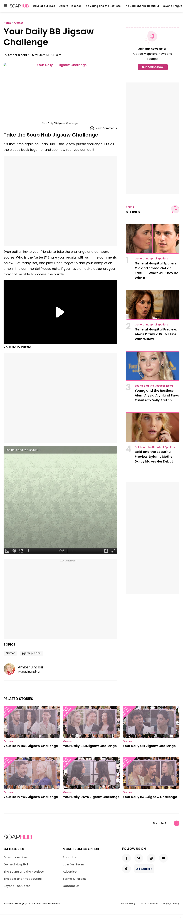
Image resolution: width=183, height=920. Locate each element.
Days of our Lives (44, 6)
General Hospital (70, 6)
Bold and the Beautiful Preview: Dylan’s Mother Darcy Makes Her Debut (154, 456)
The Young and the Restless (102, 6)
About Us (69, 857)
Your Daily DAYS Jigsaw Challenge (91, 797)
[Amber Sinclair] (11, 669)
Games (10, 653)
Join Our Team (73, 864)
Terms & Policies (74, 879)
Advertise (69, 872)
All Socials (144, 869)
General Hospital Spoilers (151, 258)
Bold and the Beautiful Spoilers (155, 447)
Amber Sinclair (18, 55)
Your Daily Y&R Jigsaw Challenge (31, 797)
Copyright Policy (170, 903)
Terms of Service (148, 903)
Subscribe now (152, 67)
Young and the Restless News (154, 386)
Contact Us (71, 886)
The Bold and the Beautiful (141, 6)
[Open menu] (5, 6)
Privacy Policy (128, 903)
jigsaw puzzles (31, 653)
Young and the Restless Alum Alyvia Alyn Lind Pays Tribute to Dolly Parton (157, 395)
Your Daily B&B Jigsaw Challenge (31, 746)
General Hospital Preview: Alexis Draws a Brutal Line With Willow (156, 334)
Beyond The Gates (17, 886)
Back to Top (161, 823)
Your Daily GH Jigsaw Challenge (149, 746)
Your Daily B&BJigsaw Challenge (90, 746)
